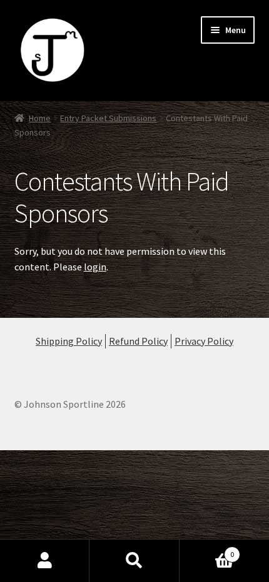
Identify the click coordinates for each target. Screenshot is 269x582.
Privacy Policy (204, 341)
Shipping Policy (69, 341)
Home (40, 118)
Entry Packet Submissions (108, 118)
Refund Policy (138, 341)
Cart (207, 550)
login (95, 266)
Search (134, 561)
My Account (44, 561)
